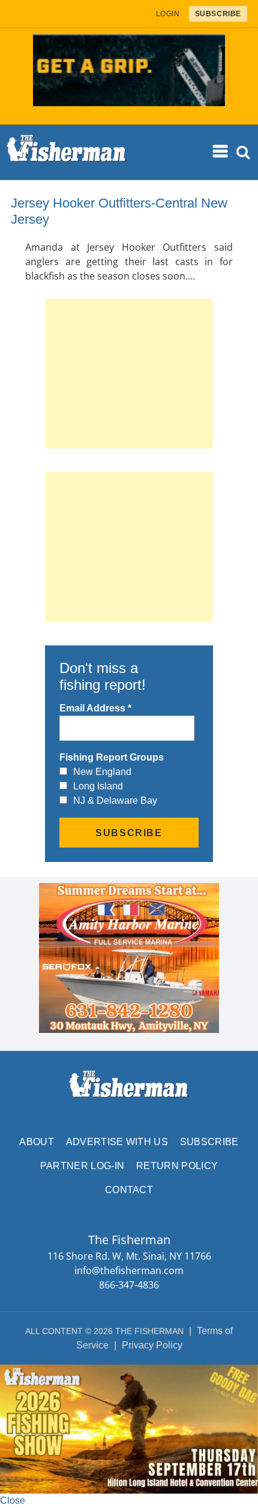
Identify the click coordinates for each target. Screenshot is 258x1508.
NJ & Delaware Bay (115, 800)
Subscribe (209, 1142)
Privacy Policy (152, 1345)
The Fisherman (67, 152)
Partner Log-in (82, 1166)
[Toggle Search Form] (243, 152)
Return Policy (177, 1166)
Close (12, 1500)
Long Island (98, 786)
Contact (129, 1190)
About (36, 1142)
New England (102, 772)
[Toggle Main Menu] (220, 151)
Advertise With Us (117, 1142)
